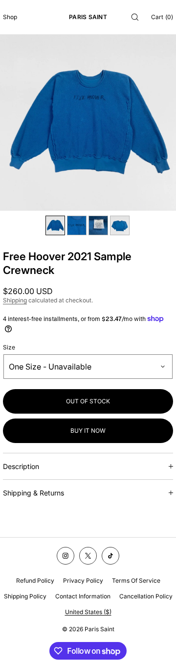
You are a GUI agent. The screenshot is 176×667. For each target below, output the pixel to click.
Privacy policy (83, 580)
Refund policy (35, 580)
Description (21, 466)
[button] (135, 17)
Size (9, 347)
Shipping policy (25, 596)
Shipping (15, 300)
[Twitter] (88, 556)
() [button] (162, 17)
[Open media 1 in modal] (88, 122)
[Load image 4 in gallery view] (120, 225)
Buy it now (88, 430)
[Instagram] (65, 556)
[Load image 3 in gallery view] (98, 225)
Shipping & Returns (33, 493)
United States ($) (88, 612)
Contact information (82, 596)
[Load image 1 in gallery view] (55, 225)
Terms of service (136, 580)
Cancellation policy (146, 596)
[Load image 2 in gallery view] (77, 225)
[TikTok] (110, 556)
